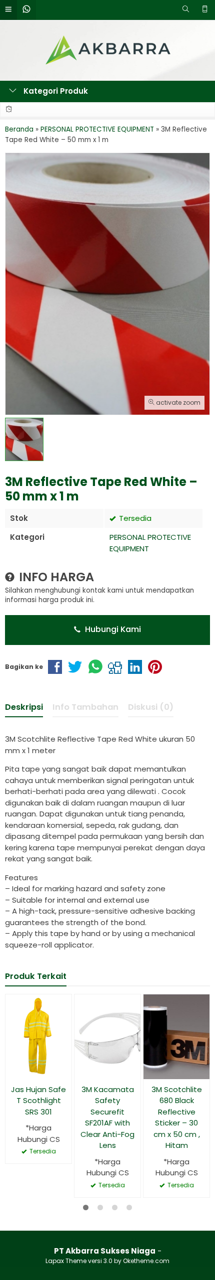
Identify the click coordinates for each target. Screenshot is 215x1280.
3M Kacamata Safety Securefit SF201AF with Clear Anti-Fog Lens (107, 1117)
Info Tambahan (85, 707)
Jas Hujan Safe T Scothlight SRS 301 (38, 1100)
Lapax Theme (66, 1261)
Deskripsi (24, 707)
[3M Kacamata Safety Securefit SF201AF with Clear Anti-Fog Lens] (107, 1036)
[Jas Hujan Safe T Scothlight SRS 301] (39, 1036)
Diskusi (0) (151, 707)
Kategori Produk (55, 91)
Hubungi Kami (112, 629)
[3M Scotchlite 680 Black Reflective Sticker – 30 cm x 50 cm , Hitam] (177, 1036)
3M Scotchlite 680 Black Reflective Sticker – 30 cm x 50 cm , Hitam (177, 1117)
